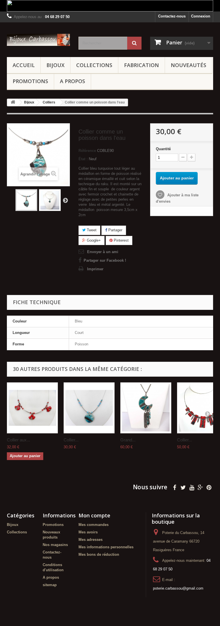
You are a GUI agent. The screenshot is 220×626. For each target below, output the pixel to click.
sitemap (50, 585)
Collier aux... (18, 439)
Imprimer (95, 269)
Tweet (91, 230)
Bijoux (55, 65)
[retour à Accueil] (12, 102)
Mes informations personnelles (105, 547)
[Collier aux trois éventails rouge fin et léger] (32, 407)
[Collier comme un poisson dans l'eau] (26, 200)
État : (83, 159)
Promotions (30, 81)
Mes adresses (90, 539)
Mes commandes (93, 525)
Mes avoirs (88, 532)
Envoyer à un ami (102, 252)
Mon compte (94, 515)
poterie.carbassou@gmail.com (178, 588)
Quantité (163, 149)
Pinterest (121, 240)
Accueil (24, 65)
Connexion (200, 16)
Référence (87, 150)
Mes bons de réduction (98, 554)
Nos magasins (55, 545)
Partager (114, 230)
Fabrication (141, 65)
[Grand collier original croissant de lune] (145, 407)
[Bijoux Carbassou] (38, 40)
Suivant (65, 200)
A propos (72, 81)
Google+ (93, 240)
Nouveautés (188, 65)
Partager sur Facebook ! (105, 260)
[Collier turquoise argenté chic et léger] (89, 407)
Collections (94, 65)
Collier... (71, 439)
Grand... (127, 439)
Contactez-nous (172, 16)
